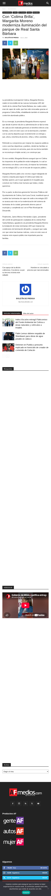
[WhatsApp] (15, 43)
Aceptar (26, 892)
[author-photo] (25, 295)
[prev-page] (3, 356)
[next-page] (7, 356)
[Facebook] (4, 43)
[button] (4, 3)
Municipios (36, 12)
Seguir (44, 873)
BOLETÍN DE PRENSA (12, 37)
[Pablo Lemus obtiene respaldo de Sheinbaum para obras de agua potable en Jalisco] (8, 336)
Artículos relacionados (12, 313)
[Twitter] (10, 43)
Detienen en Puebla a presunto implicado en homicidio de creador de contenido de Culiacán (31, 347)
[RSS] (25, 803)
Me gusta (43, 868)
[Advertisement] (25, 543)
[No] (48, 888)
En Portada (22, 12)
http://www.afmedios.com (25, 302)
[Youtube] (38, 803)
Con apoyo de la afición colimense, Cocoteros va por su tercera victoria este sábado (13, 271)
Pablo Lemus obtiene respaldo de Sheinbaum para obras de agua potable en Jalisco (30, 336)
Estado (29, 12)
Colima (15, 12)
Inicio (4, 9)
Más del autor (28, 313)
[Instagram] (19, 803)
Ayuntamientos (12, 9)
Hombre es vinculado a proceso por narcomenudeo (38, 269)
